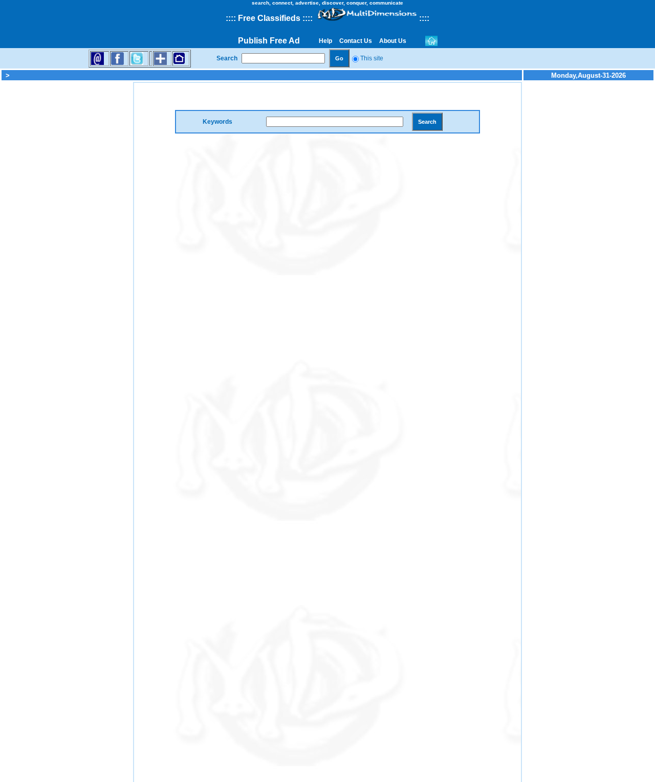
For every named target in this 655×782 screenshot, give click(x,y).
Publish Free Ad (269, 40)
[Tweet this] (136, 58)
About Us (393, 40)
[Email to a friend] (97, 58)
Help (325, 40)
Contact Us (356, 40)
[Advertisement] (66, 235)
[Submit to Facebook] (117, 58)
